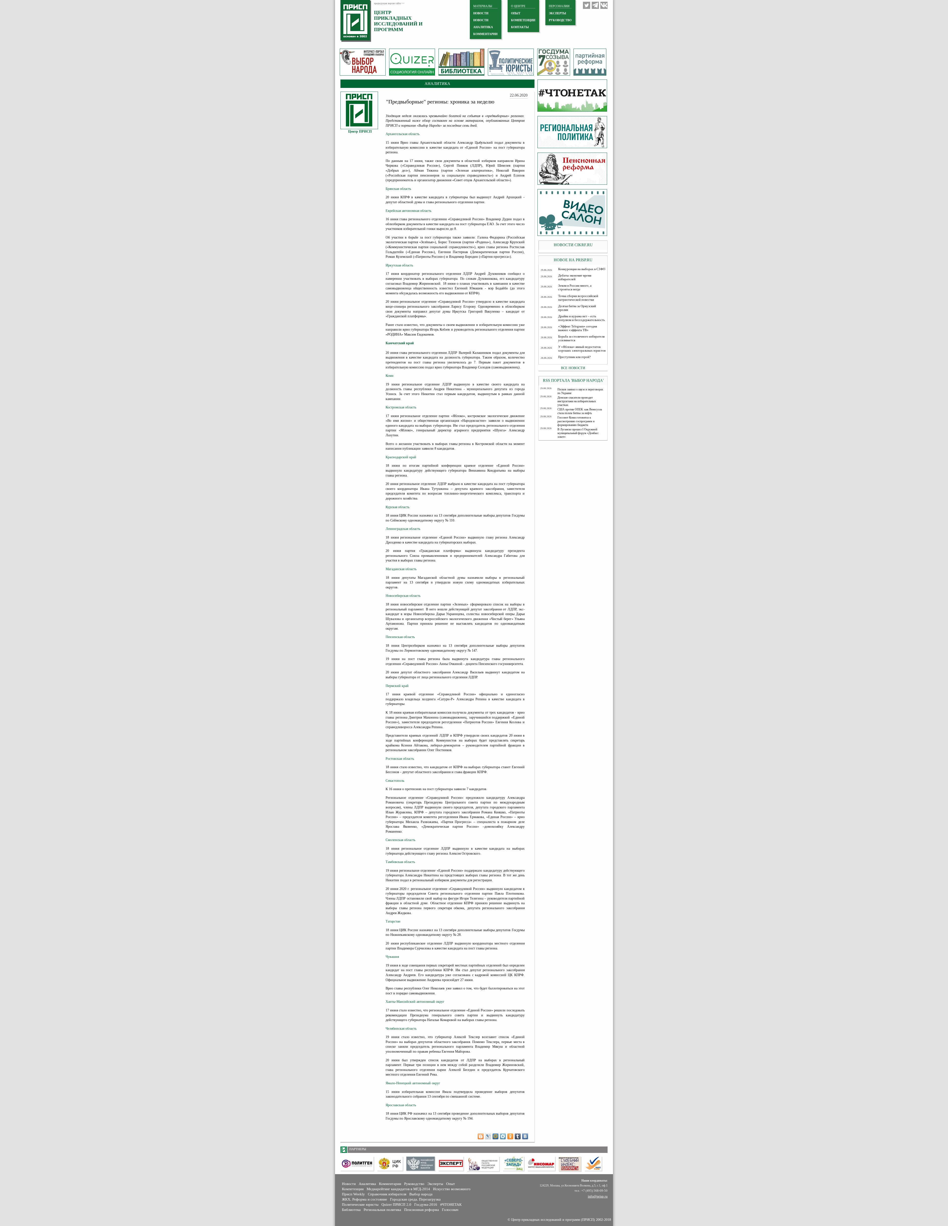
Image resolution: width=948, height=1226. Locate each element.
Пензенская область (400, 637)
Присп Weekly (353, 1194)
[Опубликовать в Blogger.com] (481, 1136)
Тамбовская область (400, 862)
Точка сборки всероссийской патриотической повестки (578, 297)
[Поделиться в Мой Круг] (503, 1136)
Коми (390, 376)
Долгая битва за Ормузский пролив (577, 308)
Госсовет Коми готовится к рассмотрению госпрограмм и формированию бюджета (575, 421)
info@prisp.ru (598, 1196)
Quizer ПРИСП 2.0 (396, 1204)
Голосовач (450, 1210)
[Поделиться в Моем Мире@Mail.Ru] (495, 1136)
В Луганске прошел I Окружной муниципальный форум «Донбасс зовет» (578, 433)
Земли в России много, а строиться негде (575, 287)
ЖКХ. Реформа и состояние (364, 1199)
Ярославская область (401, 1105)
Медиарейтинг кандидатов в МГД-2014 (398, 1189)
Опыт (450, 1184)
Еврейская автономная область (408, 211)
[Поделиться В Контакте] (525, 1136)
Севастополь (395, 781)
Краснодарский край (401, 457)
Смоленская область (400, 840)
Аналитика (367, 1184)
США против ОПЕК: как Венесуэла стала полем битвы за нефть (579, 411)
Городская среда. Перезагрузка (415, 1199)
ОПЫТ (515, 13)
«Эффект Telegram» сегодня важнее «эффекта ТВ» (577, 328)
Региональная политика (382, 1210)
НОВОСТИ (480, 13)
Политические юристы (360, 1204)
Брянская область (398, 189)
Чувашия (392, 957)
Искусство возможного (452, 1189)
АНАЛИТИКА (483, 27)
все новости (573, 368)
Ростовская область (400, 759)
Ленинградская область (403, 529)
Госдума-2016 (425, 1204)
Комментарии (390, 1184)
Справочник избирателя (387, 1194)
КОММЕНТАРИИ (485, 34)
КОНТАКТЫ (520, 27)
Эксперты (435, 1184)
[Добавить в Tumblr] (518, 1136)
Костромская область (401, 407)
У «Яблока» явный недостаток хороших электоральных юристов (582, 348)
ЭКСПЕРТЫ (557, 13)
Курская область (397, 507)
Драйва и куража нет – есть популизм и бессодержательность (581, 318)
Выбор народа (421, 1194)
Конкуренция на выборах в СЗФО (581, 269)
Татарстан (393, 921)
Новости (349, 1184)
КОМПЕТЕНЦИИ (523, 20)
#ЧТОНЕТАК (451, 1204)
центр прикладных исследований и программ (398, 21)
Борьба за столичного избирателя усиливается (581, 338)
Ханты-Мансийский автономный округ (415, 1002)
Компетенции (353, 1189)
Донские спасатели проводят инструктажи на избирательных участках (576, 401)
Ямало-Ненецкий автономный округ (413, 1083)
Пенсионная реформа (421, 1210)
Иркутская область (399, 265)
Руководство (560, 20)
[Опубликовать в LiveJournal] (488, 1136)
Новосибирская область (403, 596)
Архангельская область (402, 134)
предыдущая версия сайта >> (389, 3)
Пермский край (397, 686)
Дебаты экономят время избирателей (574, 277)
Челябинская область (401, 1028)
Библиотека (351, 1210)
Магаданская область (401, 569)
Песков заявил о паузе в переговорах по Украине (580, 391)
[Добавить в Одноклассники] (510, 1136)
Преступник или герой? (574, 357)
